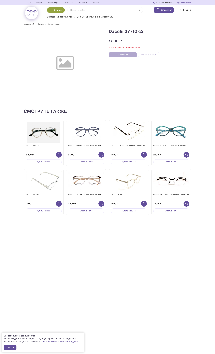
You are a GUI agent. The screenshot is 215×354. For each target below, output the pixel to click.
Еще (95, 2)
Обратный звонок (183, 2)
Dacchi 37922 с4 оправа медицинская (84, 194)
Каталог (58, 10)
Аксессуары (107, 17)
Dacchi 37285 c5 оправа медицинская (169, 145)
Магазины (82, 2)
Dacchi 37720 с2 (33, 145)
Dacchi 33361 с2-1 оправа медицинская (128, 145)
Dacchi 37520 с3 (118, 194)
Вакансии (69, 2)
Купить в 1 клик (148, 55)
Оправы (51, 17)
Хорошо (10, 347)
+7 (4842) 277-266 (164, 2)
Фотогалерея (53, 2)
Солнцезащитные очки (88, 17)
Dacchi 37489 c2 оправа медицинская (84, 145)
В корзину (123, 55)
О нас (26, 2)
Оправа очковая (54, 24)
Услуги (39, 2)
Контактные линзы (66, 17)
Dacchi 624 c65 (32, 194)
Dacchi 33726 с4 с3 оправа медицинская (171, 194)
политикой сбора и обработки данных (61, 341)
